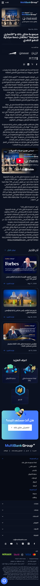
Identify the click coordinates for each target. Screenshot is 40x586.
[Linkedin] (28, 543)
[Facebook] (34, 543)
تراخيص (34, 470)
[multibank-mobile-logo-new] (29, 2)
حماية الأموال (32, 474)
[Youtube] (11, 543)
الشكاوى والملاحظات (17, 451)
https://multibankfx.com (17, 239)
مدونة (35, 494)
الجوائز (35, 482)
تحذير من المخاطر (32, 564)
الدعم (27, 451)
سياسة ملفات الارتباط (20, 558)
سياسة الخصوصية (33, 558)
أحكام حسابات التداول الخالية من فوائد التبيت (13, 564)
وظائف (34, 497)
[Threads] (5, 543)
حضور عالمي (33, 466)
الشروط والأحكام (32, 561)
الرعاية (35, 486)
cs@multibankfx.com (20, 539)
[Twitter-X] (17, 543)
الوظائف (6, 451)
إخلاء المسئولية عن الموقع (17, 561)
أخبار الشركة (33, 490)
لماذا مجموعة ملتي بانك (29, 462)
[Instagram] (23, 543)
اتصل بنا (34, 451)
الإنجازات (34, 478)
